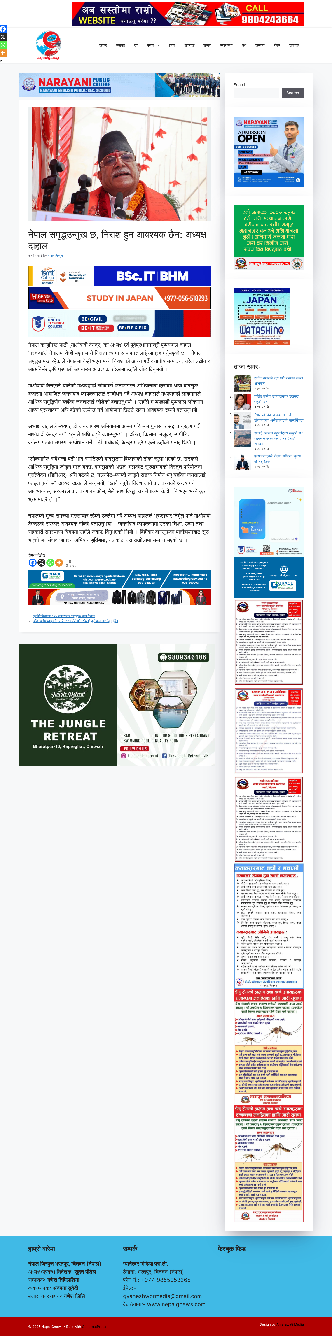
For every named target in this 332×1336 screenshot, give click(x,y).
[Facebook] (33, 563)
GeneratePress (94, 1326)
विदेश (172, 45)
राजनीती (189, 45)
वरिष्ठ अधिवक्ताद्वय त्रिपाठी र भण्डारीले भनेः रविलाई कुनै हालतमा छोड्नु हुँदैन (75, 621)
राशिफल (294, 45)
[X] (41, 563)
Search (240, 84)
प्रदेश (150, 45)
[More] (59, 563)
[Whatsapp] (50, 563)
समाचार (120, 45)
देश (136, 45)
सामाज (207, 45)
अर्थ (244, 45)
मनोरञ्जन (226, 45)
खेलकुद (260, 45)
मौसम (277, 45)
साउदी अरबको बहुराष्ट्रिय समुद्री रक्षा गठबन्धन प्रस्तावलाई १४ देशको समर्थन (278, 438)
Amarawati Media (290, 1324)
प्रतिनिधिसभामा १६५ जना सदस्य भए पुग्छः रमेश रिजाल (64, 616)
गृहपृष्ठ (103, 45)
